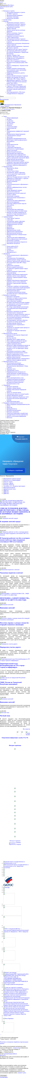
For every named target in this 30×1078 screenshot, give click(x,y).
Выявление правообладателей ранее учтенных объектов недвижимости (17, 164)
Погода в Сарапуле (15, 840)
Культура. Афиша (8, 483)
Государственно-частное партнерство (17, 414)
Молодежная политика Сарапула (16, 39)
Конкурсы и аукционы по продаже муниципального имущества (16, 312)
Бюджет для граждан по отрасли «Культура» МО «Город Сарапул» (16, 78)
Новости (9, 206)
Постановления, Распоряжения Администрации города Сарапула (16, 258)
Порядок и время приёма (14, 388)
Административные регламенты (16, 379)
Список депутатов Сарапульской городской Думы (16, 174)
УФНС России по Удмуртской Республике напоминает (11, 683)
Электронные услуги (13, 370)
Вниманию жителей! (7, 608)
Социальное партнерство (14, 147)
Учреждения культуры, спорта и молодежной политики (16, 26)
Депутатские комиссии (13, 191)
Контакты (9, 227)
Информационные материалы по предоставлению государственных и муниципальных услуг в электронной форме (17, 374)
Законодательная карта (13, 290)
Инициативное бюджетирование (16, 134)
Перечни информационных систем (17, 187)
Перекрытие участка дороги (10, 647)
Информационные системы (14, 224)
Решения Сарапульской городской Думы (18, 261)
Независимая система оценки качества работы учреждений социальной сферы (18, 157)
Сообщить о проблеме (15, 470)
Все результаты (4, 99)
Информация (10, 228)
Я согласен (3, 1075)
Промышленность (12, 408)
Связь (8, 143)
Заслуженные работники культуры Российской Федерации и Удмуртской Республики (17, 52)
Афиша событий (11, 28)
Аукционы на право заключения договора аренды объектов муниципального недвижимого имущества (16, 324)
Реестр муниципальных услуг (15, 377)
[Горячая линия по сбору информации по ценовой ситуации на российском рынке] (16, 993)
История (9, 119)
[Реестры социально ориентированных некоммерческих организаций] (16, 996)
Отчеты (9, 249)
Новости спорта (7, 481)
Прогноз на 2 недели (15, 844)
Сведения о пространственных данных (18, 162)
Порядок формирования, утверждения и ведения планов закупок (18, 356)
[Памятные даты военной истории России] (11, 971)
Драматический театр (9, 489)
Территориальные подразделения (16, 154)
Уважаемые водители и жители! (11, 573)
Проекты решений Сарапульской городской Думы (16, 272)
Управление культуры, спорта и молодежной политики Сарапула (16, 23)
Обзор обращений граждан (14, 190)
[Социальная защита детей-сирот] (4, 892)
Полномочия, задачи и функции (16, 172)
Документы (6, 253)
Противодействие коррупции (15, 153)
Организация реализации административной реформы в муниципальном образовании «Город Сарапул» (17, 365)
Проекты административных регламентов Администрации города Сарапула (17, 268)
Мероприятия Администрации (12, 478)
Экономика (10, 123)
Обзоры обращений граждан (15, 395)
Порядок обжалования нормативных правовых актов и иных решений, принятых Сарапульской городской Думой (17, 282)
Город (5, 116)
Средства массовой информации (16, 200)
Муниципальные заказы (10, 333)
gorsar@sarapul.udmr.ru (9, 109)
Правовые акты (11, 369)
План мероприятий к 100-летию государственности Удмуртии (16, 92)
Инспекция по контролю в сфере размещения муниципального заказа (17, 351)
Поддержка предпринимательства (16, 138)
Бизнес (9, 406)
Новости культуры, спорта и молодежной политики (15, 33)
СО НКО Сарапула (12, 14)
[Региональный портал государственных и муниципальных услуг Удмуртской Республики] (16, 867)
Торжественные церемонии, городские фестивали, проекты (18, 47)
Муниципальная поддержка (14, 15)
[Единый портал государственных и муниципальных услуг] (16, 863)
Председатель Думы (12, 168)
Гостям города (7, 19)
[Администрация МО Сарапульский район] (16, 974)
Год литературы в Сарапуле (14, 84)
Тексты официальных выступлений (17, 239)
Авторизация (4, 1077)
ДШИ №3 (6, 493)
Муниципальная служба (13, 230)
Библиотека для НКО (13, 18)
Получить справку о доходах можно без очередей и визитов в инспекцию (14, 624)
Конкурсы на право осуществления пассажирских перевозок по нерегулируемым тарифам (17, 299)
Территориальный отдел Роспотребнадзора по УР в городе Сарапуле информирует (12, 665)
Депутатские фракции (13, 202)
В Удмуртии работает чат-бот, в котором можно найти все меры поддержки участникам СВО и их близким (15, 540)
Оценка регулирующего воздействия (17, 413)
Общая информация (12, 118)
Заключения (10, 250)
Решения (9, 183)
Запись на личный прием (14, 392)
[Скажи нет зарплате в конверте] (12, 987)
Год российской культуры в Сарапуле (17, 76)
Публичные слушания (13, 196)
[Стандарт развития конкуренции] (13, 984)
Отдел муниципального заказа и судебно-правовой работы (16, 343)
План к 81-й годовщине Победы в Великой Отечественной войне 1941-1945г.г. (17, 62)
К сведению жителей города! (10, 521)
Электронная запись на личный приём (18, 394)
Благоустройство (11, 128)
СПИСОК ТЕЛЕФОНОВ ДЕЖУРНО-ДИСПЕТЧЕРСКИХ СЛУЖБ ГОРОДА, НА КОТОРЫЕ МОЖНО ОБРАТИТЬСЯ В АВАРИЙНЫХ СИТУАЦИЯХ (15, 511)
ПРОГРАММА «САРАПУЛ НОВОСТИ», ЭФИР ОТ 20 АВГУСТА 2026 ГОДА (15, 599)
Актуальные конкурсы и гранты (16, 12)
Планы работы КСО (12, 246)
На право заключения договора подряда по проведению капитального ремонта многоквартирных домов (18, 304)
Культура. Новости (8, 484)
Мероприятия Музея (9, 487)
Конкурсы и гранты (9, 11)
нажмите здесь (22, 1072)
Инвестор (9, 407)
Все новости (26, 729)
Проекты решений (12, 181)
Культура (5, 21)
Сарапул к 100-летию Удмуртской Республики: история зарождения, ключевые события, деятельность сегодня (16, 88)
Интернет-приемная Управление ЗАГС (18, 397)
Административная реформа (15, 222)
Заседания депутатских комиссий (16, 193)
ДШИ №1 (6, 490)
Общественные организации (15, 159)
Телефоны (9, 225)
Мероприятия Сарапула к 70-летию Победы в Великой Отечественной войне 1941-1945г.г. (17, 82)
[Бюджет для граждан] (9, 972)
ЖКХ (8, 129)
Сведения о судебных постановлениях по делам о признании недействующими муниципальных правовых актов (18, 288)
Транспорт (10, 137)
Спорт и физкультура (13, 37)
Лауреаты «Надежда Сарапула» (15, 56)
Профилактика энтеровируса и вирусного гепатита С (15, 58)
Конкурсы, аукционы (13, 411)
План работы (10, 205)
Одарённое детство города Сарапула (17, 49)
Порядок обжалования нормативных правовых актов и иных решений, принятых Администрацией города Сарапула (17, 277)
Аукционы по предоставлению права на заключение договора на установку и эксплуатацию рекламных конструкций (18, 316)
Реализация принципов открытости (17, 242)
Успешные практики (12, 16)
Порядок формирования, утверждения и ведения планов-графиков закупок (18, 359)
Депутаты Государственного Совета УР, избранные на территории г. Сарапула (18, 177)
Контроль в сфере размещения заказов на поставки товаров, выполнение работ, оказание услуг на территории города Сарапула (18, 347)
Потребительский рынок (14, 410)
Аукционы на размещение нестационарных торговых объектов (17, 319)
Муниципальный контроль (14, 233)
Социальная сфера (12, 126)
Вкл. (9, 5)
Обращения (6, 385)
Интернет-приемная (12, 386)
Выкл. (12, 5)
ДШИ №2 (6, 492)
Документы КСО (11, 252)
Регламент (9, 188)
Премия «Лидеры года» (13, 55)
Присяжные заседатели (13, 243)
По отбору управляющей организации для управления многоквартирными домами (17, 308)
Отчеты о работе (11, 194)
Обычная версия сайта (6, 6)
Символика (10, 121)
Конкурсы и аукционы (9, 295)
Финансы (9, 125)
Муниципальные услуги (10, 361)
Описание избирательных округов (16, 203)
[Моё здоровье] (12, 915)
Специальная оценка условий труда (17, 211)
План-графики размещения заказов (17, 341)
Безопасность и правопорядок (15, 149)
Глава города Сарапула (13, 218)
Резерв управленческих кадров (15, 160)
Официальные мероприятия (15, 231)
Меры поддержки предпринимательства (18, 404)
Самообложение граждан (14, 135)
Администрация (8, 217)
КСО (4, 245)
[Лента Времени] (8, 1018)
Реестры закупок (11, 338)
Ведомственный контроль (14, 152)
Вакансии (9, 208)
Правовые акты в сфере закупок (16, 339)
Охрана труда (10, 146)
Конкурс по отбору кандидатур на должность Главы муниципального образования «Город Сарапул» (17, 214)
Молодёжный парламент (14, 180)
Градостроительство (12, 144)
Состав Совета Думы (13, 171)
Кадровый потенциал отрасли (15, 36)
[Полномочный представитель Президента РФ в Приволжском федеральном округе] (16, 990)
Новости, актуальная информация (16, 416)
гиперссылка (16, 1048)
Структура (10, 169)
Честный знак (5, 716)
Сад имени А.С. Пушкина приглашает (14, 486)
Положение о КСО (12, 248)
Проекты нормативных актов (15, 354)
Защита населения (12, 150)
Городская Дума (7, 166)
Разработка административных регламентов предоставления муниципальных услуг (15, 382)
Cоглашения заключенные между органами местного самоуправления (17, 292)
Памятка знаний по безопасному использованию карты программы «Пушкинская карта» (16, 70)
